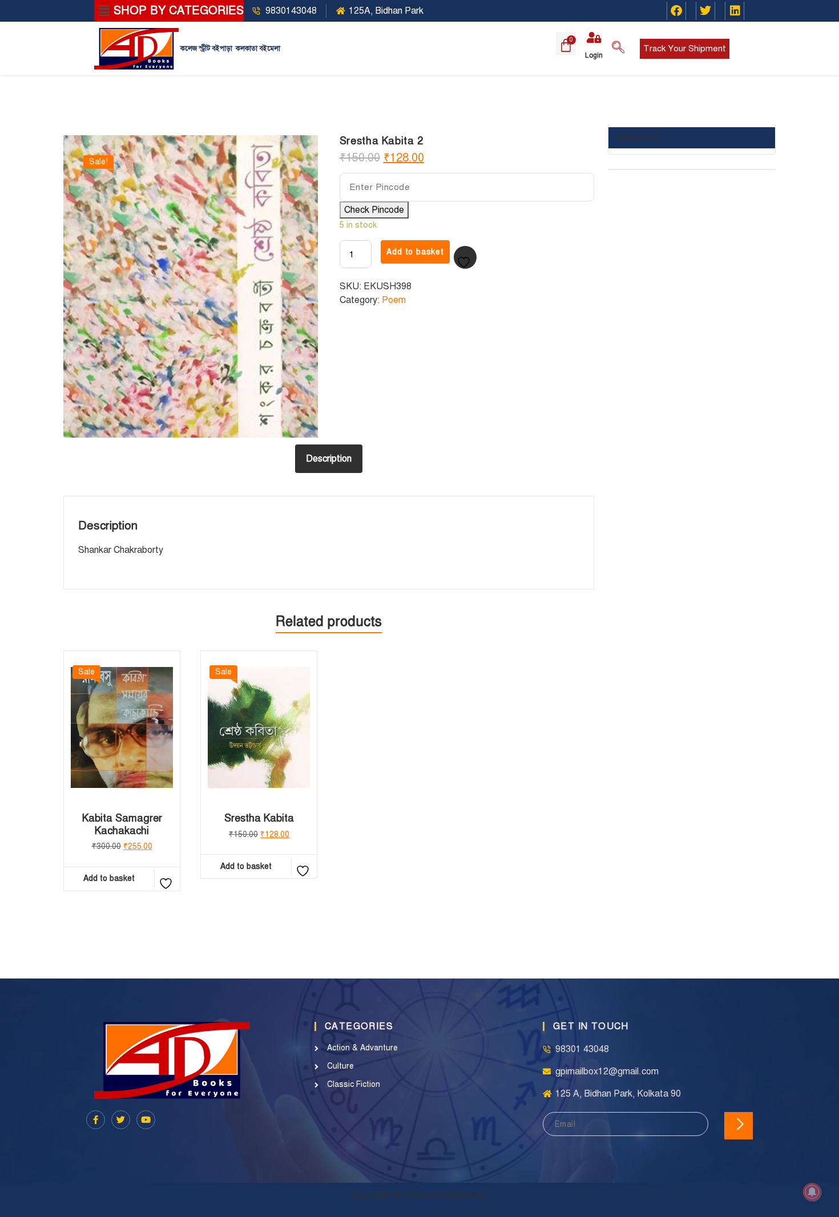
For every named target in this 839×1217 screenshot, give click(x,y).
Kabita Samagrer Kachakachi (122, 824)
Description (329, 458)
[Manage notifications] (812, 1192)
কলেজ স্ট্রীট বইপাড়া (206, 48)
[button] (104, 11)
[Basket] (566, 43)
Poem (394, 300)
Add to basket (414, 252)
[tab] (328, 458)
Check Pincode (374, 210)
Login (594, 55)
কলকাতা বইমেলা (258, 48)
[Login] (593, 37)
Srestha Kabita (259, 818)
